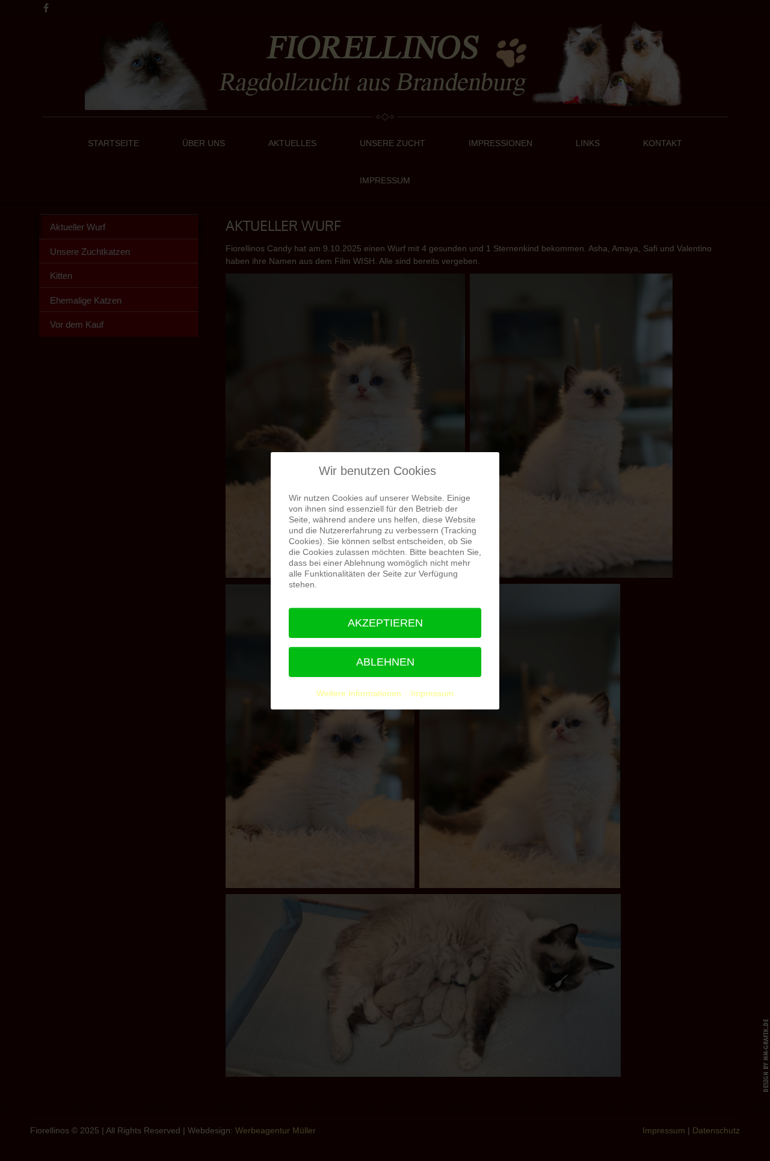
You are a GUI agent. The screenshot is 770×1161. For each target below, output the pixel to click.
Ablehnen (385, 662)
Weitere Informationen (358, 693)
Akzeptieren (385, 623)
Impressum (432, 693)
